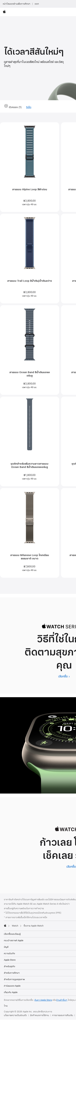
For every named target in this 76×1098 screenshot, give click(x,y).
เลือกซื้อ (64, 676)
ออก (37, 3)
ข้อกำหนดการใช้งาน (39, 1015)
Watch (15, 925)
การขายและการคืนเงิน (62, 1015)
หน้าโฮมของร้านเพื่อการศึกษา (16, 3)
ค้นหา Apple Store (43, 1000)
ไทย (6, 1005)
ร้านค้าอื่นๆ (61, 1000)
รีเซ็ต (28, 107)
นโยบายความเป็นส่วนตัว (15, 1015)
